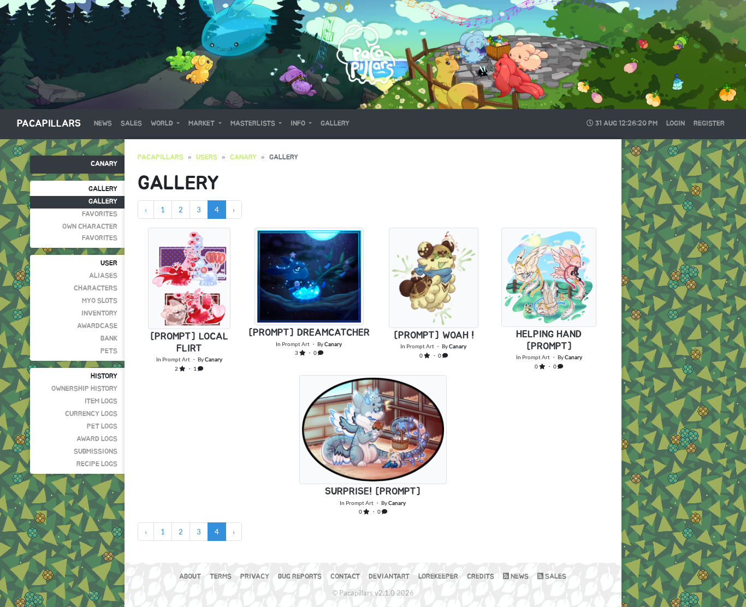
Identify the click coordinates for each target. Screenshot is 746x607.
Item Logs (101, 401)
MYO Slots (99, 301)
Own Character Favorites (89, 232)
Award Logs (96, 439)
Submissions (95, 451)
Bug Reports (300, 576)
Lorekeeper (438, 576)
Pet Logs (102, 426)
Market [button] (202, 123)
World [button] (163, 123)
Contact (345, 576)
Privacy (254, 576)
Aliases (103, 275)
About (190, 576)
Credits (480, 576)
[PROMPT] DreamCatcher (309, 333)
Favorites (99, 214)
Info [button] (299, 123)
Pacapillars (49, 124)
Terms (221, 576)
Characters (95, 288)
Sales (131, 123)
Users (206, 157)
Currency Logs (91, 414)
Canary (104, 164)
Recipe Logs (96, 464)
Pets (108, 351)
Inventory (99, 313)
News (103, 123)
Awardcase (97, 326)
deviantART (389, 576)
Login (675, 123)
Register (709, 123)
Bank (108, 338)
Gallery (335, 123)
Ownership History (84, 388)
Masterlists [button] (253, 123)
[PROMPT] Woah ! (433, 336)
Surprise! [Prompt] (373, 492)
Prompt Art (176, 359)
